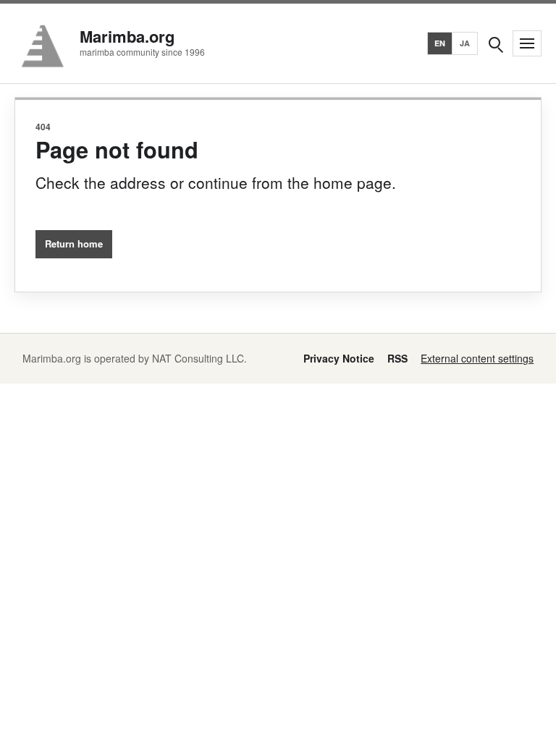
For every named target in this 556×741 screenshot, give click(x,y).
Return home (74, 243)
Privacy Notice (338, 358)
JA (465, 43)
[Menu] (527, 43)
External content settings (477, 358)
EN (440, 43)
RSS (397, 358)
